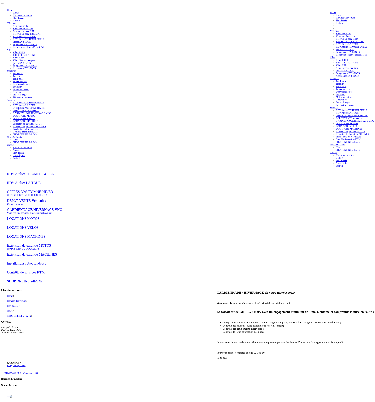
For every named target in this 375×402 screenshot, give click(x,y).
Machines (334, 78)
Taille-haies (341, 86)
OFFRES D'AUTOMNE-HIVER (352, 115)
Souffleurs (340, 94)
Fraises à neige (343, 102)
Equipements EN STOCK (348, 52)
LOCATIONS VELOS (347, 126)
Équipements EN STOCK (348, 73)
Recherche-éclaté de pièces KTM (351, 54)
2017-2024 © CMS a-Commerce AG (21, 373)
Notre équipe (342, 163)
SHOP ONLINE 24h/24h (348, 142)
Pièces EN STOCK (345, 49)
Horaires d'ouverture (345, 17)
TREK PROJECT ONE (347, 62)
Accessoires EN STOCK (347, 76)
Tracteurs (340, 84)
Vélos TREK (342, 60)
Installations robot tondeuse (348, 136)
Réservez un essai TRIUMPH (350, 41)
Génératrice (341, 99)
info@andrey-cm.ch (16, 365)
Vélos (332, 57)
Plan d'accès (341, 20)
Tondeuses (341, 81)
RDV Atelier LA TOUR (347, 44)
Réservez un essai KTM (347, 39)
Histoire (339, 23)
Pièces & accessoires (345, 105)
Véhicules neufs (343, 33)
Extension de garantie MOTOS (350, 131)
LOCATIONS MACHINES (349, 128)
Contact (333, 152)
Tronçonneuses (343, 89)
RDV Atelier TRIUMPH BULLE (351, 47)
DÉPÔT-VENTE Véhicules (349, 118)
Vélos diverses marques (347, 68)
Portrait (339, 166)
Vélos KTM (341, 65)
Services (334, 107)
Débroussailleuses (344, 91)
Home (333, 12)
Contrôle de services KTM (348, 139)
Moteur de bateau (344, 97)
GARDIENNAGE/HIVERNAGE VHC (355, 121)
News (338, 147)
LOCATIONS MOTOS (347, 123)
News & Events (337, 144)
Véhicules (334, 31)
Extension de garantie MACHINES (352, 134)
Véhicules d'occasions (346, 36)
